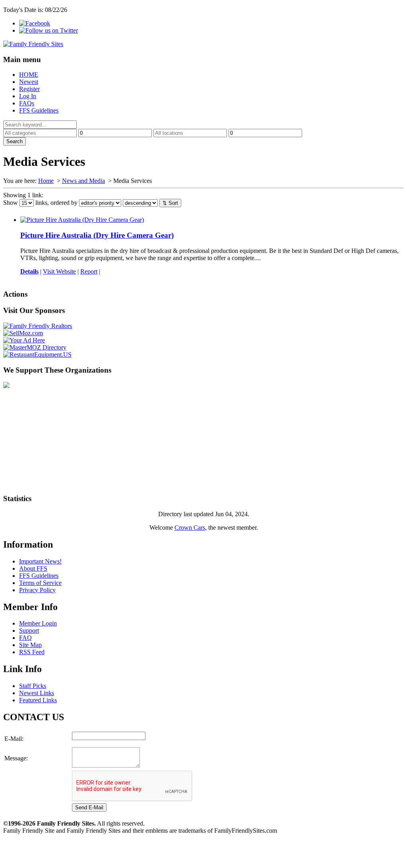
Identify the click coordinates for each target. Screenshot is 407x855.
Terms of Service (40, 582)
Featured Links (38, 700)
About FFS (33, 568)
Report (88, 271)
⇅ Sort (170, 203)
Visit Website (59, 271)
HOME (28, 74)
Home (46, 180)
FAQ (25, 637)
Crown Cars (189, 527)
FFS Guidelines (38, 110)
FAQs (26, 103)
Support (29, 630)
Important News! (40, 561)
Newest (28, 81)
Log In (27, 96)
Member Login (38, 623)
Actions (15, 294)
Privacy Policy (37, 590)
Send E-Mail (89, 807)
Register (29, 89)
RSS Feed (32, 652)
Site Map (30, 644)
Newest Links (36, 693)
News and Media (83, 180)
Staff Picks (32, 685)
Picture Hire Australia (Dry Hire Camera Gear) (97, 235)
